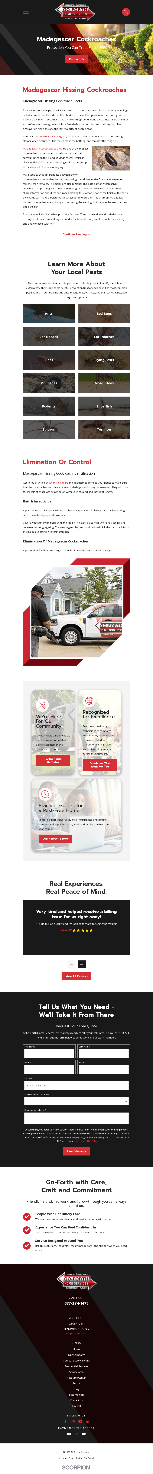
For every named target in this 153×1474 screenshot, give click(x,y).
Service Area (76, 1372)
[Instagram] (73, 1421)
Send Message (76, 1151)
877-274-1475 (76, 1303)
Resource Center (76, 1377)
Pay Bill (76, 1406)
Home (76, 1349)
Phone (27, 1062)
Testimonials (76, 1394)
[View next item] (82, 964)
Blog (76, 1389)
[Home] (75, 12)
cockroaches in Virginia (52, 136)
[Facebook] (65, 1421)
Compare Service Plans (76, 1360)
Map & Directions (76, 1333)
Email (81, 1062)
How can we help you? (35, 1110)
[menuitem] (62, 1458)
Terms (76, 1383)
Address (28, 1078)
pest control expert (57, 482)
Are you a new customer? (36, 1094)
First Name (29, 1047)
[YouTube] (80, 1421)
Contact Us (76, 59)
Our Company (76, 1355)
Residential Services (76, 1366)
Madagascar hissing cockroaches (42, 148)
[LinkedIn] (87, 1421)
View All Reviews (76, 976)
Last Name (84, 1047)
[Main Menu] (26, 12)
